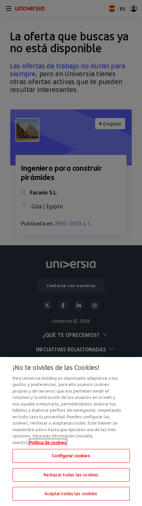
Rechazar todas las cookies (71, 475)
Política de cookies (47, 442)
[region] (71, 431)
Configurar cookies (71, 456)
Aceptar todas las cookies (71, 493)
